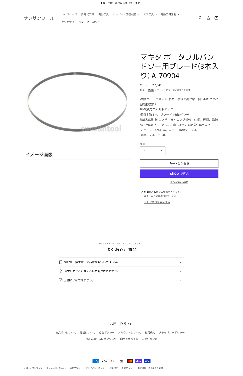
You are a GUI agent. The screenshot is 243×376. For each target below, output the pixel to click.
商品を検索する (129, 338)
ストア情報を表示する (157, 202)
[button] (126, 14)
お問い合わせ (150, 338)
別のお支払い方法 (179, 182)
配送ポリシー (128, 367)
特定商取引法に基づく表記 (101, 338)
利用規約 (150, 332)
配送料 (151, 90)
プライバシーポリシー (172, 332)
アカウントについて (129, 332)
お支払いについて (66, 332)
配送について (88, 332)
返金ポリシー (107, 332)
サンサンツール (39, 367)
